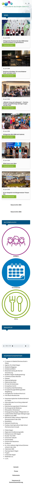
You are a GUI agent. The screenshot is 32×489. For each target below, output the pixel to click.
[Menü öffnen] (28, 3)
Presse (16, 471)
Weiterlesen (7, 34)
